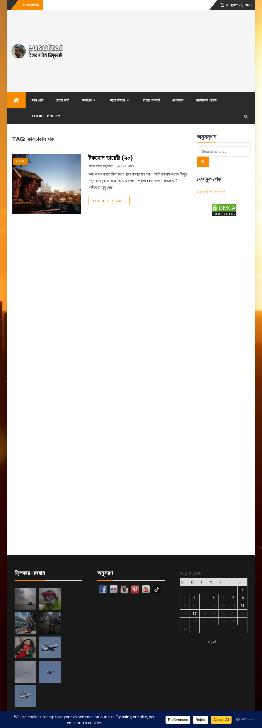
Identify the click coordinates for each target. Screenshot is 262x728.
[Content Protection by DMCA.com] (224, 209)
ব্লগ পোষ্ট (37, 100)
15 (243, 605)
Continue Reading (109, 200)
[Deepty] (25, 647)
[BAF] (25, 672)
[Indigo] (50, 647)
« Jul (212, 641)
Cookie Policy (46, 116)
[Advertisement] (162, 51)
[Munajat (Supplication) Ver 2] (25, 623)
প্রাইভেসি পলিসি (206, 100)
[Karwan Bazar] (50, 623)
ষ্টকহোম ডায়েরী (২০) (111, 157)
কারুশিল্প (87, 100)
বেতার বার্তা (63, 100)
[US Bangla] (25, 696)
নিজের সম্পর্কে (151, 100)
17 (194, 613)
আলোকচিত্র (117, 100)
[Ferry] (25, 599)
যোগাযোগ (178, 100)
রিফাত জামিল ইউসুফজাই (101, 166)
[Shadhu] (50, 599)
